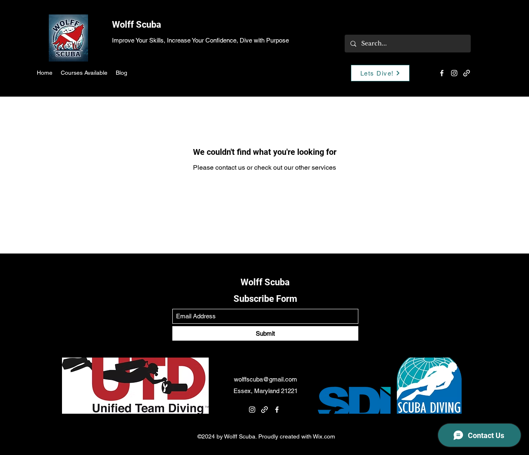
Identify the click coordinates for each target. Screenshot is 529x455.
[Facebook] (442, 73)
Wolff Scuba (136, 24)
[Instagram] (454, 73)
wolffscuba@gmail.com (265, 379)
